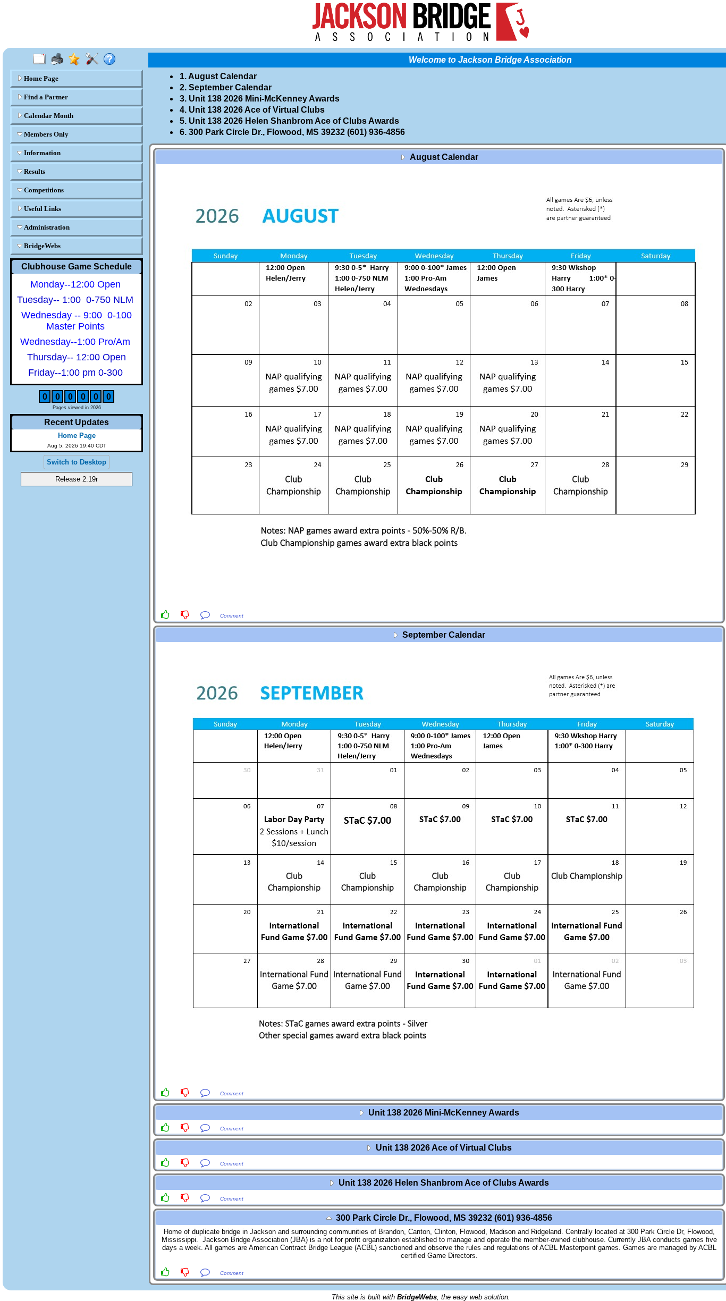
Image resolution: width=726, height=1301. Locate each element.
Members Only (45, 134)
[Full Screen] (41, 59)
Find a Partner (45, 97)
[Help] (112, 59)
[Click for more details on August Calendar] (439, 386)
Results (33, 171)
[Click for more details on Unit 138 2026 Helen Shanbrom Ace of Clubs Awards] (439, 1191)
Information (41, 153)
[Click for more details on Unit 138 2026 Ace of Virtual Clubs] (439, 1156)
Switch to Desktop (76, 462)
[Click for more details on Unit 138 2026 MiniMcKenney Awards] (439, 1121)
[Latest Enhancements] (77, 59)
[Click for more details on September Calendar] (439, 864)
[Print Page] (59, 59)
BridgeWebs (41, 246)
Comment (231, 616)
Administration (46, 227)
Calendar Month (47, 116)
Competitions (43, 190)
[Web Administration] (94, 59)
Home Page (40, 78)
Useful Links (41, 209)
